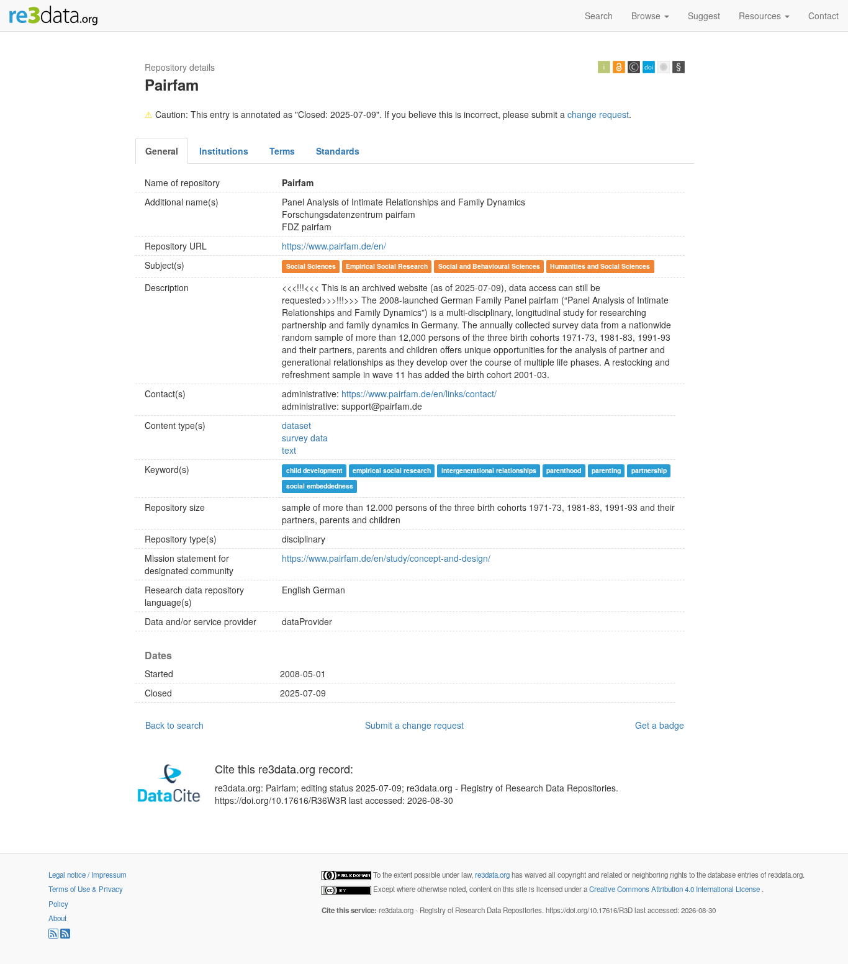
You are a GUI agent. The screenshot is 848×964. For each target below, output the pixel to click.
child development (314, 470)
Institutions (223, 151)
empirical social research (392, 470)
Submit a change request (414, 725)
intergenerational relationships (488, 470)
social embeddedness (319, 485)
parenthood (563, 470)
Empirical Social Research (387, 266)
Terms (282, 151)
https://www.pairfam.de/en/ (334, 246)
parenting (606, 470)
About (57, 918)
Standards (337, 151)
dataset (296, 425)
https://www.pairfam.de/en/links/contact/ (419, 393)
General (161, 151)
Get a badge (659, 725)
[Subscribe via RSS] (54, 935)
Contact (823, 15)
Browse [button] (647, 15)
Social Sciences (311, 266)
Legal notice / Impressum (87, 875)
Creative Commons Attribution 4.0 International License (675, 889)
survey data (305, 437)
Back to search (174, 725)
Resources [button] (761, 15)
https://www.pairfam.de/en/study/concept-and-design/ (386, 558)
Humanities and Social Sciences (600, 266)
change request (598, 114)
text (289, 450)
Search (599, 15)
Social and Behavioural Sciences (489, 266)
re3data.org (493, 875)
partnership (649, 470)
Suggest (704, 15)
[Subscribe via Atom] (65, 935)
